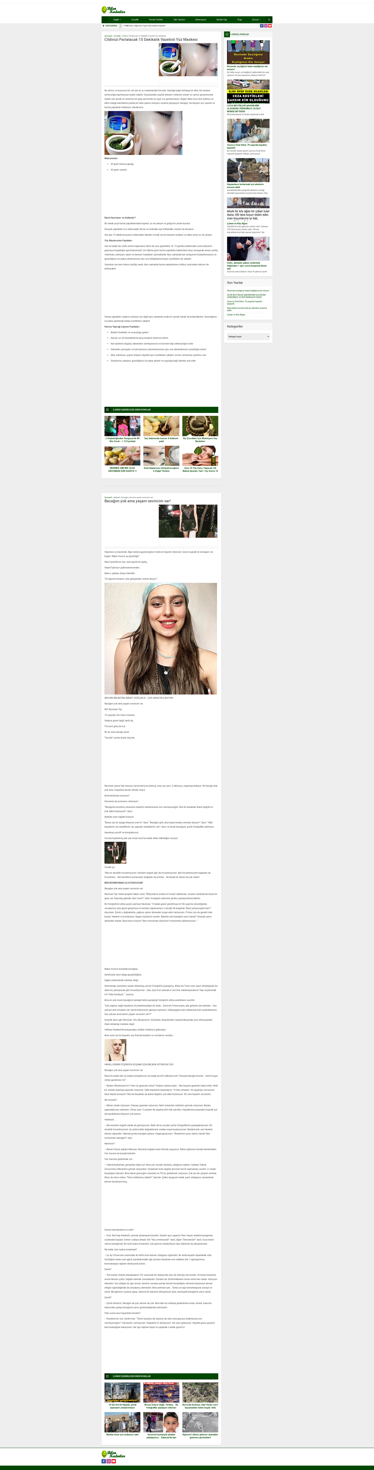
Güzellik (117, 36)
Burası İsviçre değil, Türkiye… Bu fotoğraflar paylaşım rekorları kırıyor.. (161, 1407)
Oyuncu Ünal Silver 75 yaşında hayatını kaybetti (247, 146)
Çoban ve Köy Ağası (237, 223)
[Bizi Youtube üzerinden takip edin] (270, 25)
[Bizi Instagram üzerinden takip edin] (266, 25)
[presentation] (120, 25)
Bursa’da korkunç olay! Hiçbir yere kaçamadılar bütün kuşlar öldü (200, 1406)
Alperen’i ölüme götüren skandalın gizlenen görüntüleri (200, 1436)
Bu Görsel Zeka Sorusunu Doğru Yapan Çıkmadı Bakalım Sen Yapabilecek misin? (160, 26)
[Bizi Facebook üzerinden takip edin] (262, 25)
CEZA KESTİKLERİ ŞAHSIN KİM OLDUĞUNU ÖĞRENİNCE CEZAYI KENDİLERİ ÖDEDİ (243, 108)
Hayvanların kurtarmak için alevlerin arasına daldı (245, 186)
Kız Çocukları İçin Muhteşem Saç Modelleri (200, 440)
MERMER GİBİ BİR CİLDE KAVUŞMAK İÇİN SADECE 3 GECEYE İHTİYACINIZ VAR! (122, 471)
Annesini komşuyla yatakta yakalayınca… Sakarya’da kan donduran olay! (161, 1437)
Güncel (117, 497)
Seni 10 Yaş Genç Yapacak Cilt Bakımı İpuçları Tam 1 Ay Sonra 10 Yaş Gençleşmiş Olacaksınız (200, 471)
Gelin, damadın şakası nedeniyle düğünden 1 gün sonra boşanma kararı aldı (247, 266)
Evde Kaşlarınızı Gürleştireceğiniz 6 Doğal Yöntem (161, 469)
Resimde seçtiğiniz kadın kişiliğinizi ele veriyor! (247, 68)
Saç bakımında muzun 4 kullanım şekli (161, 440)
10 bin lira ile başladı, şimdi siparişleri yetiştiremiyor (122, 1406)
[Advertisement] (130, 63)
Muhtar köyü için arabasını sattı (122, 1434)
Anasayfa (108, 36)
